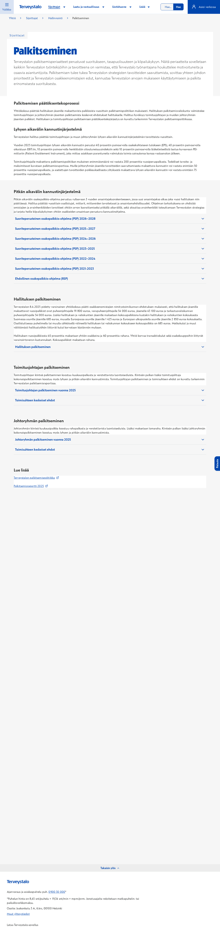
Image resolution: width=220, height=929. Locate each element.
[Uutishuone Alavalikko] (130, 7)
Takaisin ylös (108, 868)
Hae (178, 7)
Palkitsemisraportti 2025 (31, 486)
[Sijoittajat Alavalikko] (64, 7)
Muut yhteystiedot (18, 914)
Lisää (142, 6)
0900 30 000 (56, 892)
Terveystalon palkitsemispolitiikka (36, 477)
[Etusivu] (30, 7)
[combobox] (172, 6)
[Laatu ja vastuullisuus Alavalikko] (103, 7)
